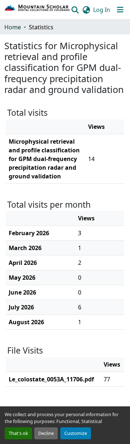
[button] (37, 10)
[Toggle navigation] (120, 10)
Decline (46, 433)
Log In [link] (101, 10)
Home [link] (12, 27)
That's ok (18, 433)
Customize (75, 433)
